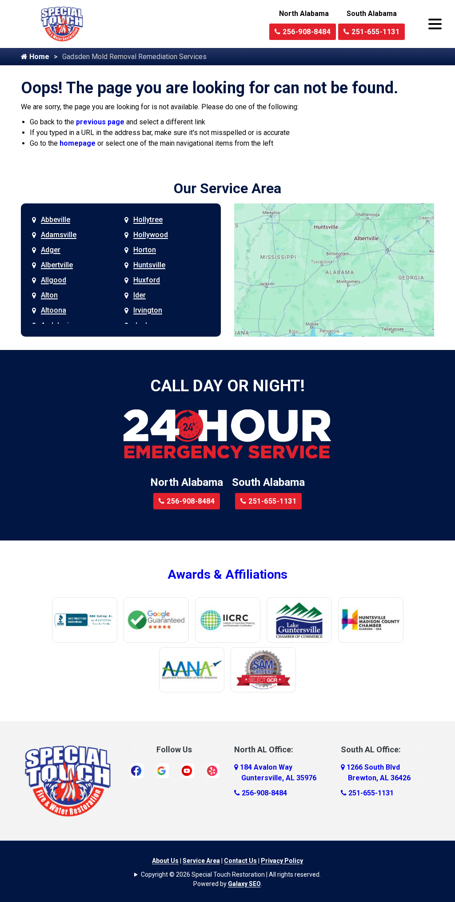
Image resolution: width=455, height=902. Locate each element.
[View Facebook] (136, 770)
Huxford (146, 280)
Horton (144, 250)
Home (38, 56)
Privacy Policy (282, 860)
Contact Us (240, 860)
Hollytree (148, 219)
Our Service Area (227, 188)
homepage (78, 143)
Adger (50, 250)
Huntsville (149, 265)
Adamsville (58, 234)
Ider (139, 295)
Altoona (53, 310)
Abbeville (55, 219)
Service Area (201, 860)
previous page (100, 122)
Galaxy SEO (244, 883)
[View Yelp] (212, 770)
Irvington (147, 310)
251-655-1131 (375, 32)
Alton (49, 295)
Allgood (53, 280)
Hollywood (150, 234)
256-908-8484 (306, 32)
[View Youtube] (187, 770)
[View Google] (161, 770)
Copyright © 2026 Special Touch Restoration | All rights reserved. (231, 874)
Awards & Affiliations (227, 574)
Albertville (57, 265)
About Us (165, 860)
